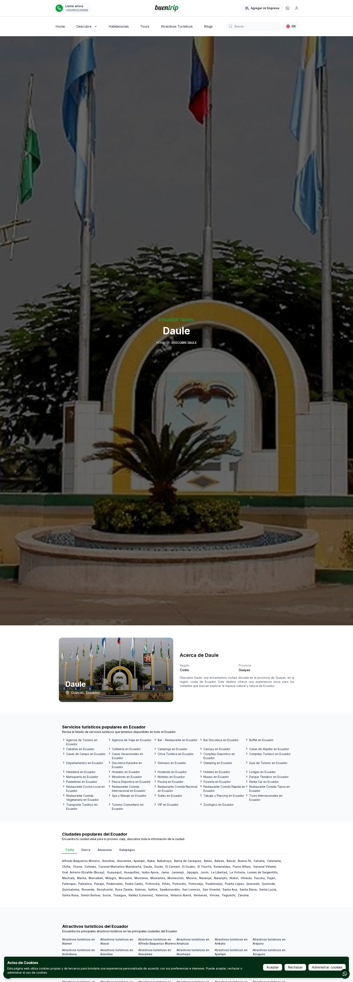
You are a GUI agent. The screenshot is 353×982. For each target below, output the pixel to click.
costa (69, 849)
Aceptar (272, 967)
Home (160, 342)
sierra (85, 850)
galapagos (127, 850)
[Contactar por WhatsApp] (345, 974)
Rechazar (295, 967)
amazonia (105, 850)
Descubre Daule (184, 342)
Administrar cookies (327, 967)
